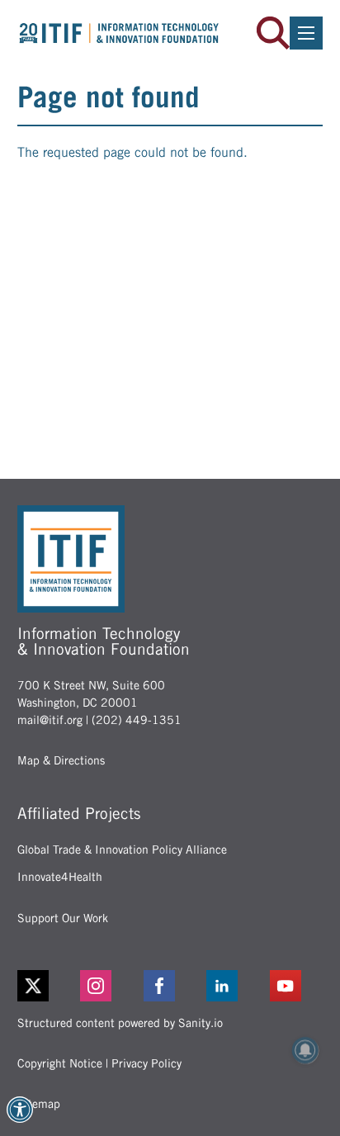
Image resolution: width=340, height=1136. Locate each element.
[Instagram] (107, 985)
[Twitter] (33, 985)
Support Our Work (62, 918)
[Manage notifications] (305, 1050)
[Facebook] (170, 985)
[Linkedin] (233, 985)
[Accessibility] (20, 1109)
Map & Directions (61, 760)
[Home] (119, 32)
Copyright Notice (59, 1063)
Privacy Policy (146, 1063)
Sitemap (38, 1104)
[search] (273, 33)
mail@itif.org (50, 720)
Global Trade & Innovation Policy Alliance (122, 849)
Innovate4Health (59, 877)
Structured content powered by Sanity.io (120, 1023)
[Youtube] (296, 985)
